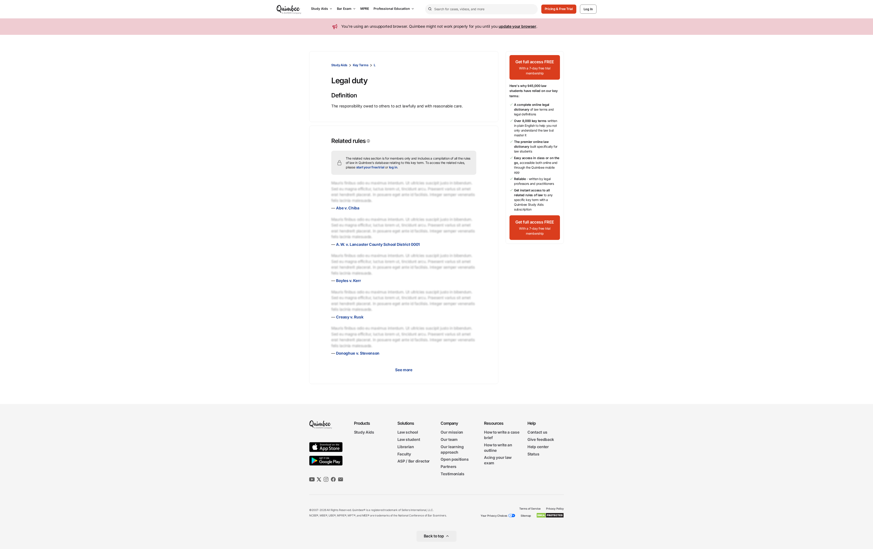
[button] (534, 67)
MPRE (364, 8)
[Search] (429, 9)
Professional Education (392, 8)
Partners (449, 466)
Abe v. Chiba (347, 208)
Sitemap (526, 515)
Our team (449, 439)
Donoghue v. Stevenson (357, 353)
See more (403, 370)
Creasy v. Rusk (349, 317)
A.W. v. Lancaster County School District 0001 (378, 244)
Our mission (452, 432)
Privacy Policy (555, 508)
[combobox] (481, 9)
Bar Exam (344, 8)
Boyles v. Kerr (348, 280)
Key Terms (360, 65)
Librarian (405, 447)
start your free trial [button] (370, 167)
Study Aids (319, 8)
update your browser (517, 26)
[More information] (368, 141)
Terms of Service (530, 508)
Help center (538, 447)
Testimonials (452, 474)
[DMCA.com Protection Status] (550, 515)
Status (533, 454)
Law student (408, 439)
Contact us (537, 432)
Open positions (455, 459)
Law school (407, 432)
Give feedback (540, 439)
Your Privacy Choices (494, 515)
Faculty (404, 454)
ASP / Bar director (413, 461)
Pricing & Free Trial (559, 9)
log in (393, 167)
